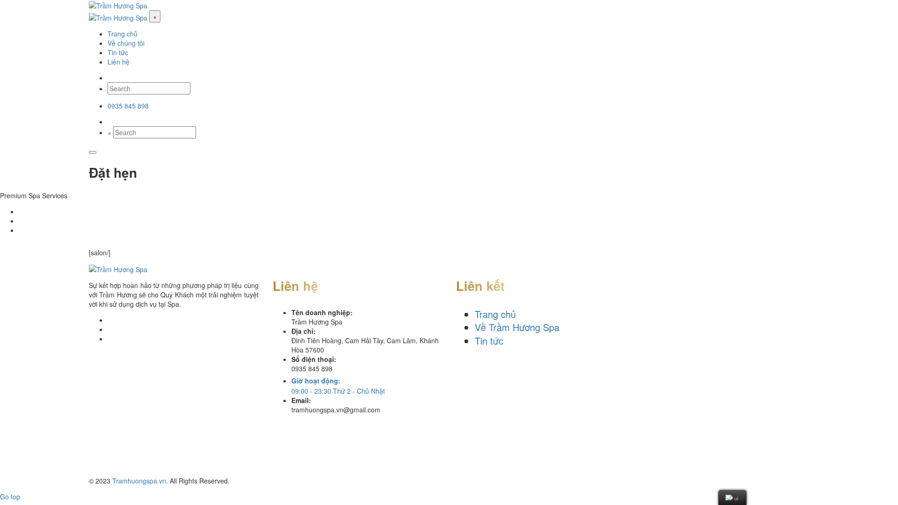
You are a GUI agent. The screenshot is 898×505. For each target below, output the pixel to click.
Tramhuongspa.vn (139, 480)
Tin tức (489, 340)
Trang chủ (495, 314)
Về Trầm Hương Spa (517, 327)
